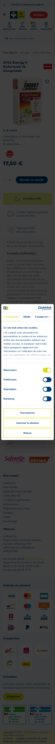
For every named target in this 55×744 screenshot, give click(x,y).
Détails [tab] (27, 316)
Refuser (27, 433)
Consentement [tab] (11, 316)
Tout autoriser (27, 412)
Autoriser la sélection (27, 423)
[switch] (47, 379)
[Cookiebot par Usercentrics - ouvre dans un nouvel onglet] (38, 308)
